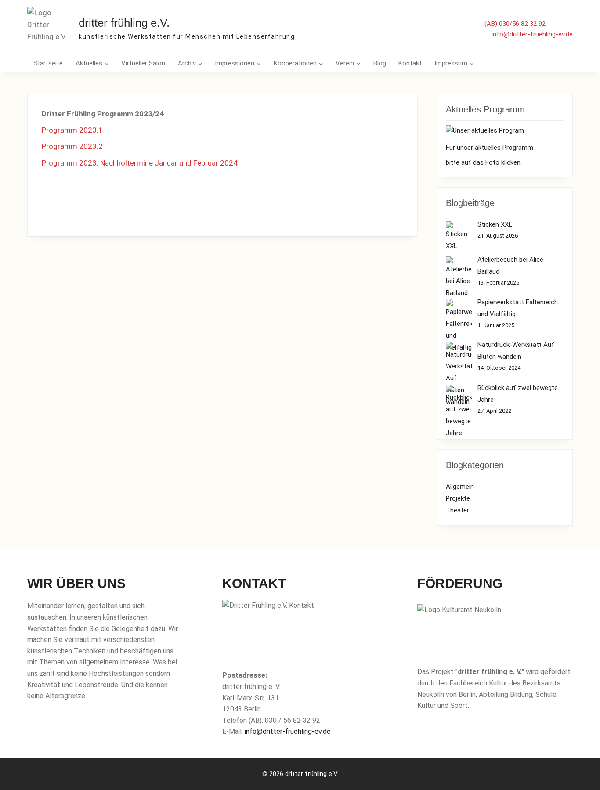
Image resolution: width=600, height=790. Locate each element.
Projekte (458, 498)
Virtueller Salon (143, 63)
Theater (457, 510)
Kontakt (410, 63)
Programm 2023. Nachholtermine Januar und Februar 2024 (140, 163)
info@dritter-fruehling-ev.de (532, 34)
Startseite (48, 63)
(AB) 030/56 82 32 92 (515, 24)
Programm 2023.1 (72, 130)
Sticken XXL (494, 224)
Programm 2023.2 (72, 146)
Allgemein (460, 487)
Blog (379, 63)
